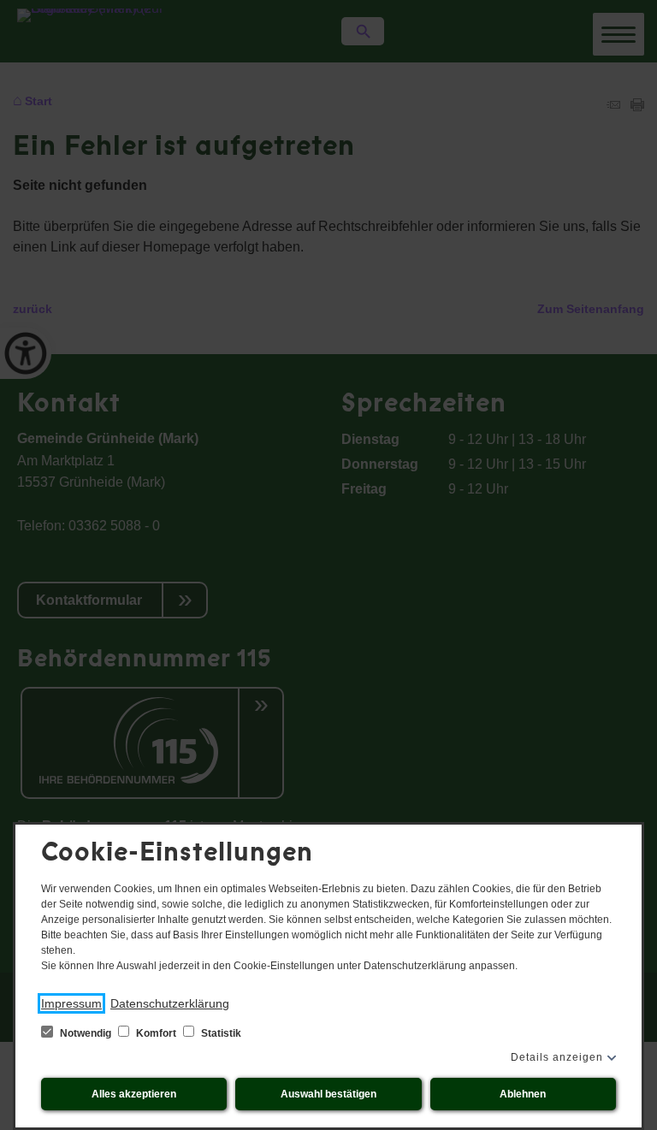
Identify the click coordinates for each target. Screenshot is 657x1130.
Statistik (219, 1033)
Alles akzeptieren (134, 1094)
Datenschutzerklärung (169, 1003)
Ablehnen (523, 1094)
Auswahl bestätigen (328, 1094)
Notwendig (85, 1033)
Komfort (156, 1033)
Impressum (71, 1003)
